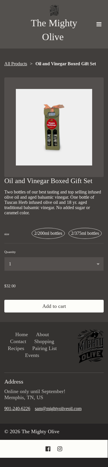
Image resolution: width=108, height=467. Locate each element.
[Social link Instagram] (59, 448)
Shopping (44, 341)
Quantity (10, 252)
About (42, 334)
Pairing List (44, 348)
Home (21, 334)
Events (32, 355)
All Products (15, 63)
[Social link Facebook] (48, 448)
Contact (18, 341)
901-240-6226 (17, 408)
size (6, 234)
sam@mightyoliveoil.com (58, 408)
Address (13, 381)
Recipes (16, 348)
